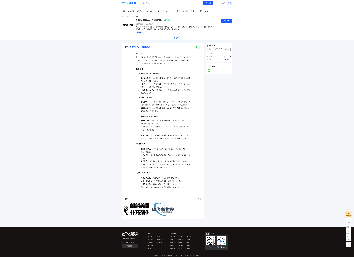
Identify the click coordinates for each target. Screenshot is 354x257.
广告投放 (180, 248)
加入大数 (150, 245)
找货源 (189, 242)
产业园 (189, 245)
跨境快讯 (172, 240)
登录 (229, 3)
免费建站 (172, 248)
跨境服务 (189, 240)
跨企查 (129, 16)
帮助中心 (159, 237)
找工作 (189, 237)
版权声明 (159, 242)
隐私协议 (159, 240)
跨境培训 (180, 242)
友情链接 (150, 242)
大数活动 (172, 237)
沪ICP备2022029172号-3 (173, 255)
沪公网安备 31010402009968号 (191, 255)
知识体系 (180, 245)
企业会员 (150, 248)
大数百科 (172, 245)
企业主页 (136, 16)
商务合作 (150, 240)
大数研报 (172, 242)
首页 (123, 16)
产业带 (189, 248)
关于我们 (150, 237)
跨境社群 (180, 240)
